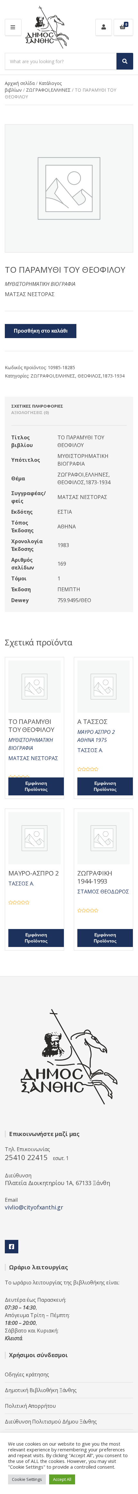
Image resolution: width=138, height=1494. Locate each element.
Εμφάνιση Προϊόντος (36, 786)
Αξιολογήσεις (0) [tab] (30, 412)
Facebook (11, 1246)
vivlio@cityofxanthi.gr (34, 1207)
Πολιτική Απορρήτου (30, 1405)
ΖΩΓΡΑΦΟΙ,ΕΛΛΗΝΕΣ (48, 90)
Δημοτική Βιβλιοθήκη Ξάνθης (41, 1390)
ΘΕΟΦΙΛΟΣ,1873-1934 (101, 376)
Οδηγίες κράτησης (27, 1374)
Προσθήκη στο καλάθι (40, 331)
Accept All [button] (62, 1479)
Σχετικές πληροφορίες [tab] (37, 406)
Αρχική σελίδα (20, 83)
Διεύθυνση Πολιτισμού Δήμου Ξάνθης (51, 1421)
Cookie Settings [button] (27, 1479)
